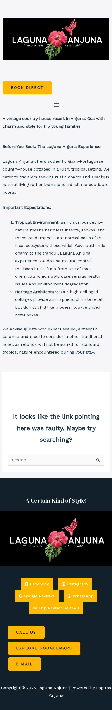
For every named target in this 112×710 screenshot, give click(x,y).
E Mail (24, 664)
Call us (26, 632)
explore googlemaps (44, 648)
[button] (56, 104)
